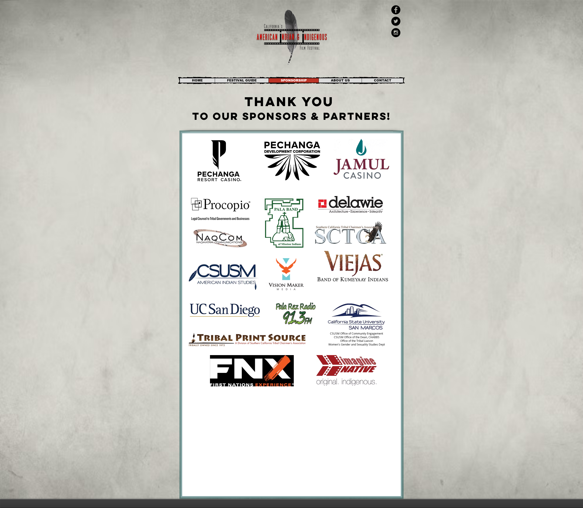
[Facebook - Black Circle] (395, 9)
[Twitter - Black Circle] (395, 21)
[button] (241, 80)
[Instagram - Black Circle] (395, 32)
